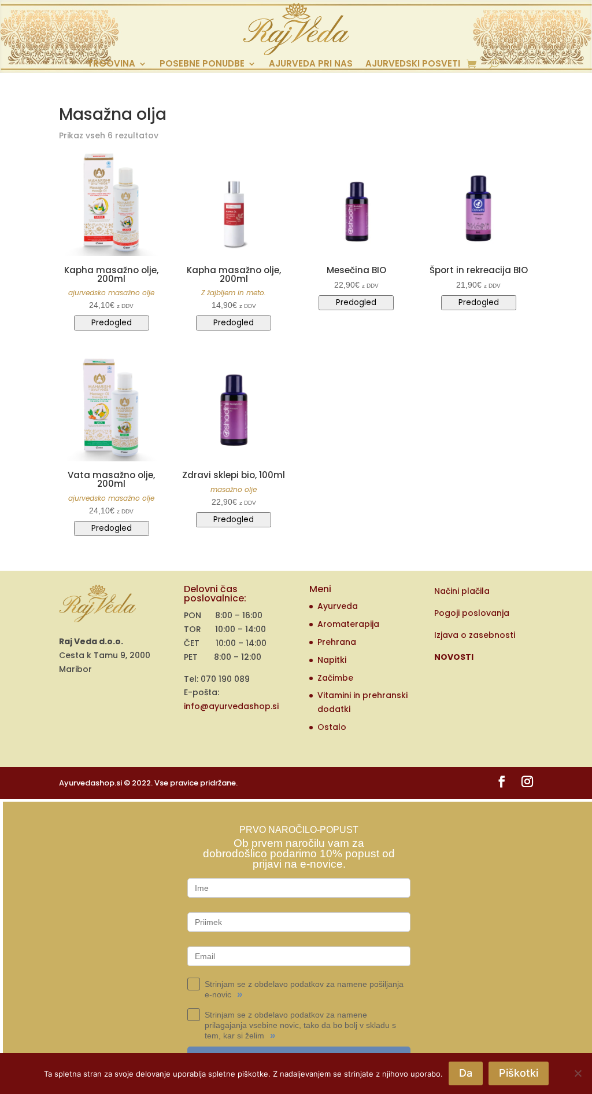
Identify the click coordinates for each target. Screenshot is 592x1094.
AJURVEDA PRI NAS (311, 64)
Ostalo (331, 727)
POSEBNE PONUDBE (202, 64)
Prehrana (336, 642)
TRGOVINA (111, 64)
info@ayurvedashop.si (231, 706)
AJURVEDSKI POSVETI (412, 64)
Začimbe (335, 678)
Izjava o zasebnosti (474, 635)
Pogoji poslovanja (471, 613)
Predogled (111, 322)
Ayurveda (337, 606)
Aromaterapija (348, 624)
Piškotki (518, 1073)
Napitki (331, 660)
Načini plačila (462, 591)
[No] (577, 1073)
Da (465, 1073)
